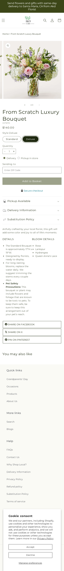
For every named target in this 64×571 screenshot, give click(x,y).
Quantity (7, 146)
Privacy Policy (45, 538)
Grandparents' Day (17, 379)
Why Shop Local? (17, 464)
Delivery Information (19, 471)
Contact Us (13, 457)
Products (12, 393)
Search (10, 421)
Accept (30, 547)
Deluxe (30, 139)
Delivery (12, 158)
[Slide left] (24, 105)
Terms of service (16, 501)
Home (5, 34)
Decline (30, 555)
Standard (12, 139)
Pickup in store (29, 158)
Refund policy (14, 486)
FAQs (10, 449)
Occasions (12, 386)
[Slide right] (39, 105)
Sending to (14, 164)
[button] (45, 20)
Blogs (10, 429)
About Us (12, 401)
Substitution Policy (18, 493)
